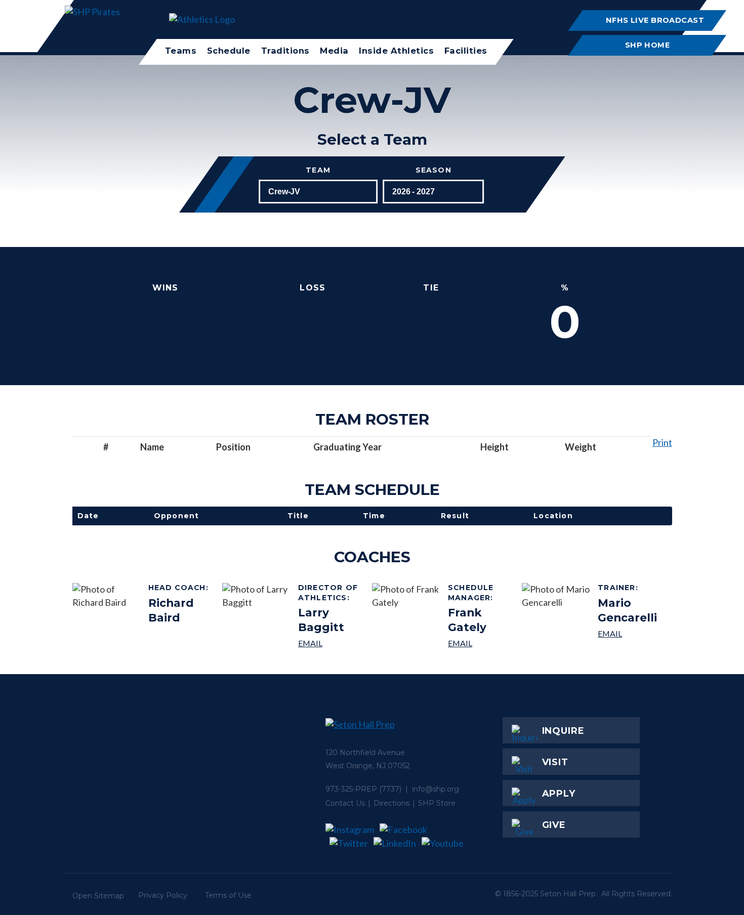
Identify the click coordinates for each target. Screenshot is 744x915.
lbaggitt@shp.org (331, 643)
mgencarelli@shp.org (631, 633)
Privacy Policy (162, 895)
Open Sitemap (98, 895)
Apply (559, 793)
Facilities (465, 51)
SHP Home (647, 45)
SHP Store (437, 803)
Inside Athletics (396, 51)
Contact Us (345, 803)
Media (334, 51)
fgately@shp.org (481, 643)
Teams (181, 51)
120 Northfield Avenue (365, 752)
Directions (391, 803)
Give (554, 824)
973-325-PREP (351, 789)
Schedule (229, 51)
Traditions (285, 51)
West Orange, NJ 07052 (367, 765)
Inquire (563, 730)
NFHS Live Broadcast (655, 20)
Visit (555, 762)
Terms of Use (228, 895)
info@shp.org (435, 789)
